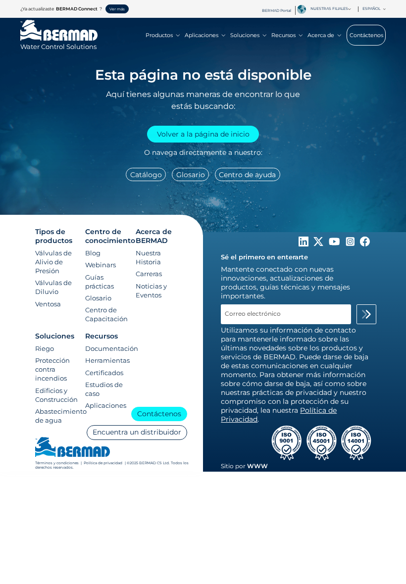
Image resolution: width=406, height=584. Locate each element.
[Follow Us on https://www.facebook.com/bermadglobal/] (365, 244)
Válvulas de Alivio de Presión (53, 262)
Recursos (283, 35)
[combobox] (332, 9)
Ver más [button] (117, 9)
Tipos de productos (53, 236)
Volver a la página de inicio (203, 134)
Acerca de (320, 35)
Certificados (104, 373)
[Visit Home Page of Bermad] (72, 448)
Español (371, 8)
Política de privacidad (103, 463)
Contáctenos (366, 35)
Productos (159, 35)
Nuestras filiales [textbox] (329, 8)
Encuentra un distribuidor (137, 432)
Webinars (100, 265)
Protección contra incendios (52, 369)
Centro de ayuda (247, 174)
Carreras (149, 274)
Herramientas (107, 360)
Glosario (190, 174)
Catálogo (146, 174)
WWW (257, 466)
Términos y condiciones (57, 463)
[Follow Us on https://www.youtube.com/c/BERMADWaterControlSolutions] (335, 244)
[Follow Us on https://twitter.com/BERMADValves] (319, 244)
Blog (93, 253)
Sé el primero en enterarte (264, 257)
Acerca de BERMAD (154, 236)
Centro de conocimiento (110, 236)
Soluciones (244, 35)
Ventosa (48, 304)
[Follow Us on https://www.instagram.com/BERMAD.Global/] (351, 244)
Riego (44, 348)
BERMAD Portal (276, 10)
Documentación (111, 348)
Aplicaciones (201, 35)
